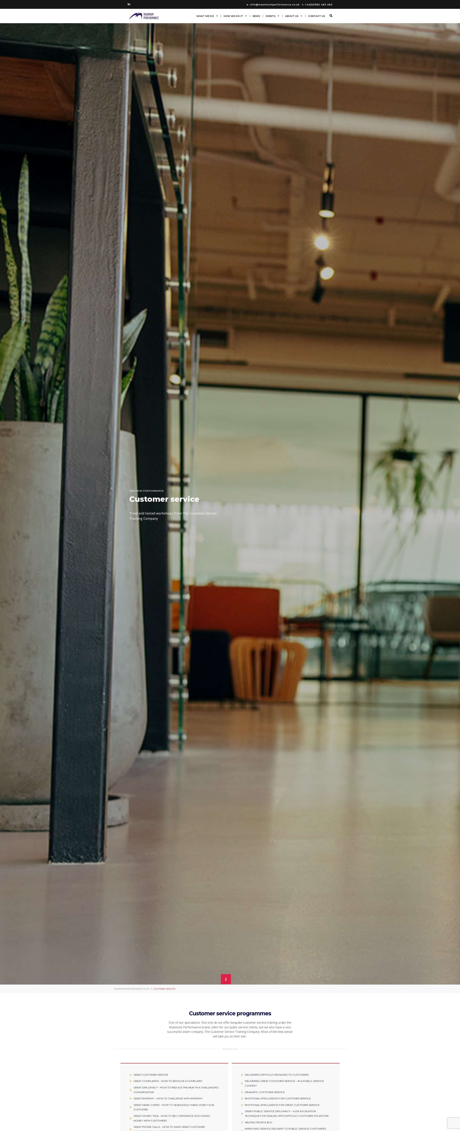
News (256, 16)
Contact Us (316, 16)
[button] (331, 15)
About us (291, 16)
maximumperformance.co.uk (131, 989)
